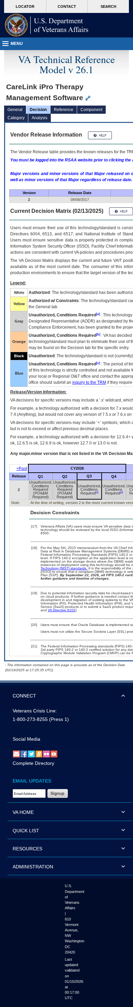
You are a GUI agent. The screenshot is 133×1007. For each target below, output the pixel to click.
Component (91, 109)
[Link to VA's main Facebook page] (24, 754)
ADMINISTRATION (33, 866)
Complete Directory (33, 763)
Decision (38, 109)
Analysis (39, 117)
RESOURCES (27, 848)
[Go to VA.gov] (46, 25)
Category (16, 117)
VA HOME (23, 812)
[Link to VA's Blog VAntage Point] (39, 754)
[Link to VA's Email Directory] (16, 754)
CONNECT (24, 695)
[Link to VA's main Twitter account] (31, 754)
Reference (63, 109)
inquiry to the (89, 382)
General (15, 109)
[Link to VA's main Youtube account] (54, 754)
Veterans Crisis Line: (35, 710)
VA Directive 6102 (61, 610)
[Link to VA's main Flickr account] (46, 754)
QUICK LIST (26, 830)
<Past (21, 468)
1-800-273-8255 (30, 719)
